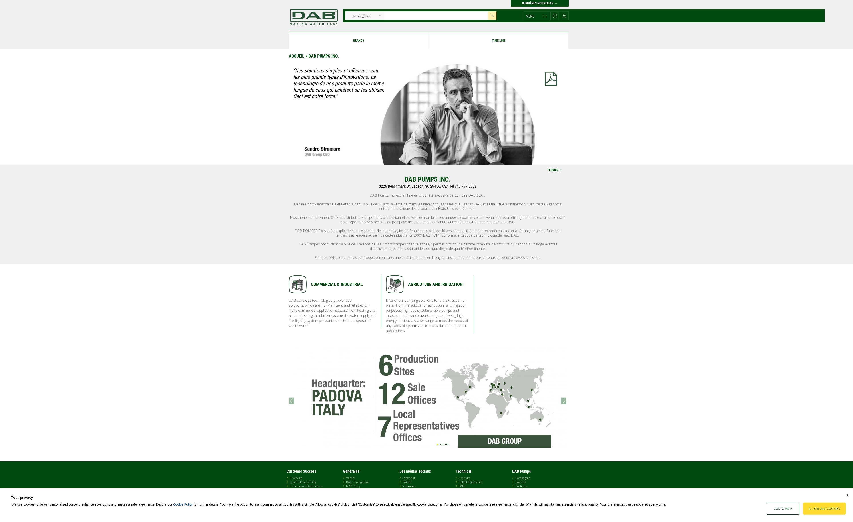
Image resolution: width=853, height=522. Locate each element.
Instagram (409, 486)
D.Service (296, 478)
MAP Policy (353, 486)
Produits (464, 478)
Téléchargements (470, 482)
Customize (783, 508)
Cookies (520, 482)
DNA (462, 486)
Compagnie (522, 478)
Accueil (296, 56)
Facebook (409, 478)
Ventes (350, 478)
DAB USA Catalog (357, 482)
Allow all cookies (824, 508)
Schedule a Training (303, 482)
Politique (521, 486)
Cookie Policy (183, 504)
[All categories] (361, 16)
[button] (537, 16)
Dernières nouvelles (538, 3)
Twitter (407, 482)
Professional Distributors (306, 486)
